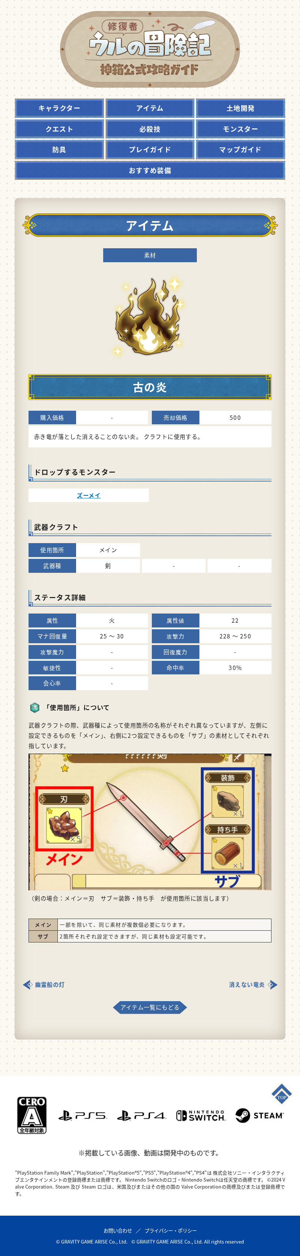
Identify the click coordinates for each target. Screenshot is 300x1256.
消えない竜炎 (247, 984)
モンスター (240, 128)
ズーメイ (89, 495)
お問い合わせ (118, 1230)
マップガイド (240, 149)
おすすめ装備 (150, 170)
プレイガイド (150, 149)
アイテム (150, 108)
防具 (59, 149)
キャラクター (59, 108)
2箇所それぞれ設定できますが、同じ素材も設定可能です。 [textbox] (134, 936)
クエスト (59, 128)
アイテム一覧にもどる (150, 1007)
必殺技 (150, 128)
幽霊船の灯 (50, 984)
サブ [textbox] (43, 936)
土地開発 (240, 108)
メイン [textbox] (43, 924)
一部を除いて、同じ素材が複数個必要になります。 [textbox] (124, 924)
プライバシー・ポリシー (171, 1230)
